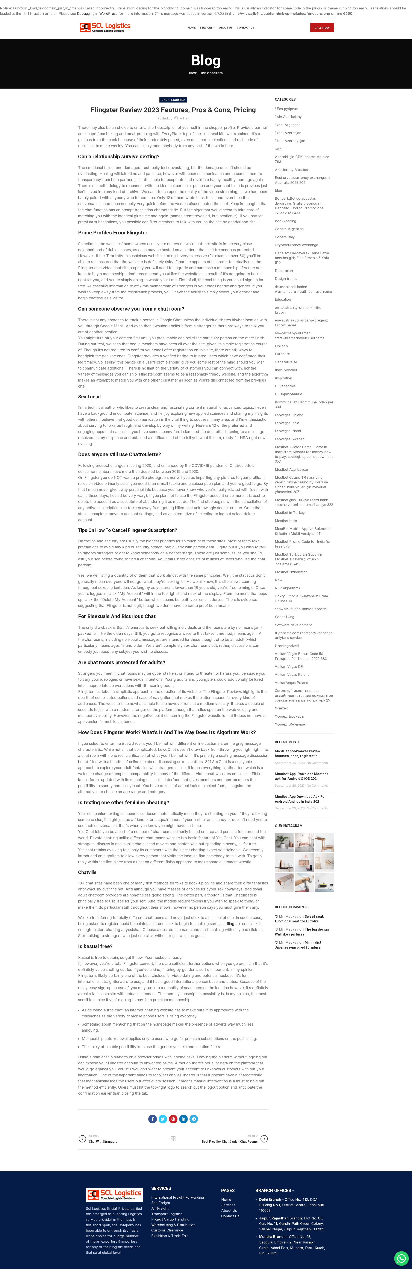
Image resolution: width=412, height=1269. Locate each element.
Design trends (286, 278)
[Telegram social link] (193, 1119)
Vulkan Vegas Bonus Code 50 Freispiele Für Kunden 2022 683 (301, 656)
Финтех (281, 708)
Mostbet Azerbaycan (292, 469)
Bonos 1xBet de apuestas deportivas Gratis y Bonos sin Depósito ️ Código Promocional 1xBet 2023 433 (299, 205)
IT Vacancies (285, 386)
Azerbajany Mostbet (291, 169)
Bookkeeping (285, 221)
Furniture (282, 354)
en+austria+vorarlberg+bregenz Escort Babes (301, 322)
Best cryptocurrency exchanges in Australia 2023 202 (303, 179)
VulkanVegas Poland (291, 683)
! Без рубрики (286, 109)
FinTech (281, 346)
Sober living (284, 617)
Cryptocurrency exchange (296, 245)
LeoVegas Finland (289, 415)
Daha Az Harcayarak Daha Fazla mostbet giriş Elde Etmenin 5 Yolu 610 (302, 258)
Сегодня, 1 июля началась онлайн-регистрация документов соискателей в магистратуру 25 (304, 695)
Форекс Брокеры (289, 716)
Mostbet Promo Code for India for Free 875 (303, 543)
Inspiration (283, 378)
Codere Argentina (289, 229)
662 (278, 149)
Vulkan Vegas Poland (292, 674)
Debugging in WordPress (97, 13)
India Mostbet (286, 370)
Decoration (284, 271)
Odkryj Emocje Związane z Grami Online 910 (302, 598)
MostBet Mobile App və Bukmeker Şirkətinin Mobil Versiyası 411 (303, 531)
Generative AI (286, 362)
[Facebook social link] (152, 1119)
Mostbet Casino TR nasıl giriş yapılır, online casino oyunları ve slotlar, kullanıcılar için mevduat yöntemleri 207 (301, 484)
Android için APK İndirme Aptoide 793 (302, 159)
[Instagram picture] (284, 842)
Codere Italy (285, 237)
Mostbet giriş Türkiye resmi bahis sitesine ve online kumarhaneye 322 (304, 502)
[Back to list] (173, 1139)
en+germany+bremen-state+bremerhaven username (299, 335)
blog (278, 190)
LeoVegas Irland (288, 431)
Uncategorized (212, 73)
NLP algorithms (287, 588)
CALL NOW (322, 27)
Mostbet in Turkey (290, 512)
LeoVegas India (287, 423)
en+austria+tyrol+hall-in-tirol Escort (298, 309)
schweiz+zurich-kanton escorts (301, 609)
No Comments (317, 763)
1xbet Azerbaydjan (290, 141)
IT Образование (288, 394)
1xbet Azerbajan (288, 133)
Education (283, 299)
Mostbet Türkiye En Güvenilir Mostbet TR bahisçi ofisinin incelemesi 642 (298, 559)
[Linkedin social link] (183, 1119)
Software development (293, 625)
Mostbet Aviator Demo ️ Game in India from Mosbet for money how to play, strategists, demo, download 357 (304, 454)
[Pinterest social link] (173, 1119)
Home (193, 73)
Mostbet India (286, 521)
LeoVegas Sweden (289, 439)
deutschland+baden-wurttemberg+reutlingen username (303, 289)
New (278, 580)
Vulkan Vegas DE (289, 666)
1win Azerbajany (288, 117)
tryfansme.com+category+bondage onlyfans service (303, 635)
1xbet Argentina (287, 125)
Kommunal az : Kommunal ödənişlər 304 (304, 404)
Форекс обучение (290, 724)
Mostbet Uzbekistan (291, 572)
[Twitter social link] (163, 1119)
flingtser (234, 923)
